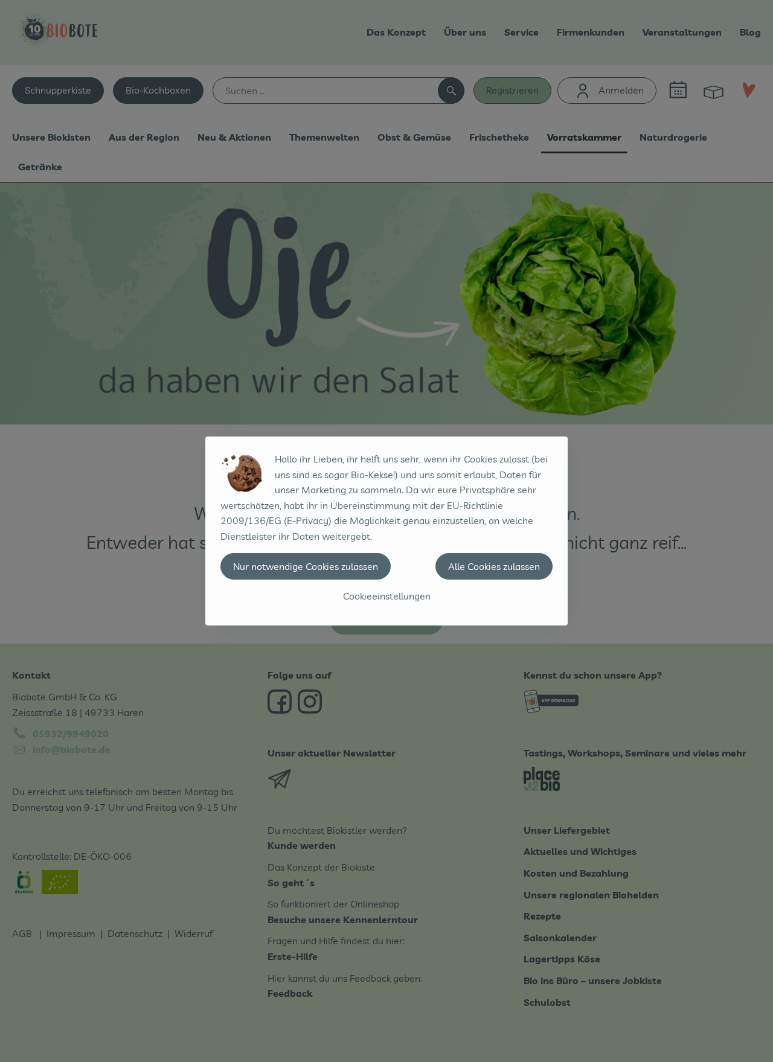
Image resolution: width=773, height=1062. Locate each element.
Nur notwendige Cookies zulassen (305, 566)
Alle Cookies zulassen (494, 566)
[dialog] (386, 531)
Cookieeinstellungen (387, 596)
